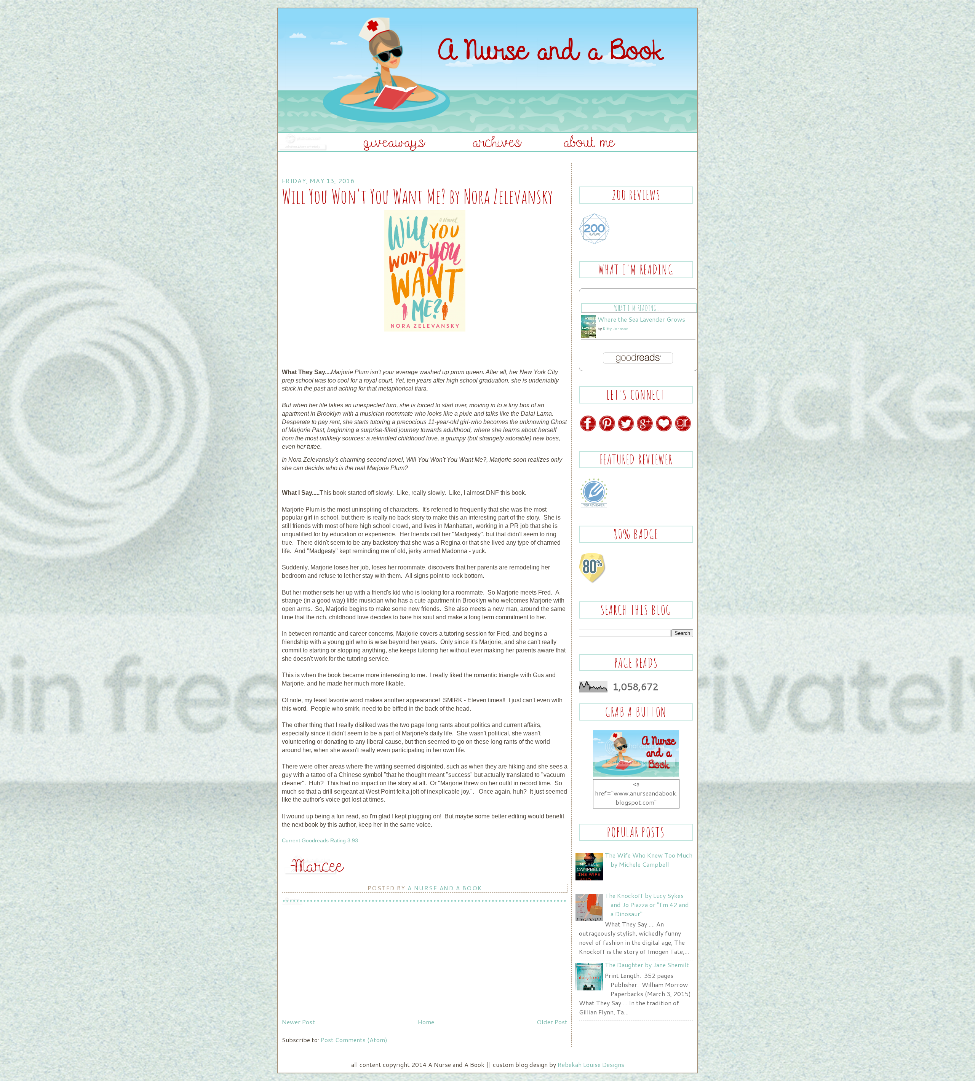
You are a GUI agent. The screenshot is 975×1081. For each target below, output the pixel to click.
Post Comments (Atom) (354, 1039)
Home (426, 1021)
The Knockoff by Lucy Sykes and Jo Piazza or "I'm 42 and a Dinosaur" (647, 904)
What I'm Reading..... (639, 308)
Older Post (552, 1021)
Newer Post (298, 1021)
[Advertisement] (339, 961)
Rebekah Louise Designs (591, 1064)
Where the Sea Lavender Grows (641, 319)
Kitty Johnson (615, 328)
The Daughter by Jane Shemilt (647, 964)
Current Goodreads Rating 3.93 (320, 840)
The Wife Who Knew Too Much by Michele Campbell (648, 860)
